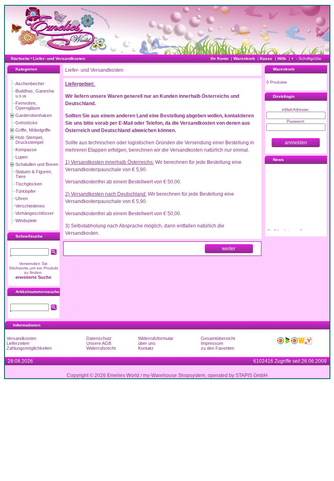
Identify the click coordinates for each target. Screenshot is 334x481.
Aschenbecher (29, 83)
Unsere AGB (98, 343)
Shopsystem (191, 375)
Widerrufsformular (156, 338)
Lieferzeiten (18, 343)
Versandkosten (21, 338)
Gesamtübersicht (218, 338)
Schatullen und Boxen (36, 164)
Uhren (21, 198)
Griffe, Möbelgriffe (33, 130)
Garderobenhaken (33, 115)
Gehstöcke (26, 122)
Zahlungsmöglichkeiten (29, 348)
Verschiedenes (30, 205)
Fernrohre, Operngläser (27, 105)
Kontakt (145, 348)
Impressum (212, 343)
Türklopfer (25, 191)
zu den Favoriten (217, 348)
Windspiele (26, 220)
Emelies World (123, 375)
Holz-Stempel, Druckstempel (29, 140)
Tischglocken (28, 183)
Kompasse (26, 149)
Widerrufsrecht (101, 348)
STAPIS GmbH (251, 375)
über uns (147, 343)
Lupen (21, 156)
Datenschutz (99, 338)
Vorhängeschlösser (34, 213)
